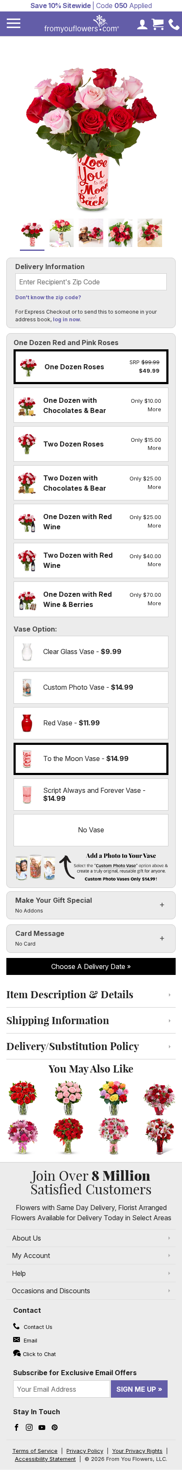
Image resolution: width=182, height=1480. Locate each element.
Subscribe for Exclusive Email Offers (75, 1372)
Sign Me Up (136, 1389)
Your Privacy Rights (137, 1451)
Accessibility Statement (45, 1459)
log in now (66, 319)
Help (19, 1273)
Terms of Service (35, 1451)
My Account (31, 1255)
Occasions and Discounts (51, 1290)
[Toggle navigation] (13, 23)
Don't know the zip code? (48, 297)
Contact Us (37, 1327)
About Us (26, 1238)
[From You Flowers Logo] (81, 23)
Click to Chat (39, 1354)
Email (29, 1340)
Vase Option (34, 629)
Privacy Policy (84, 1451)
